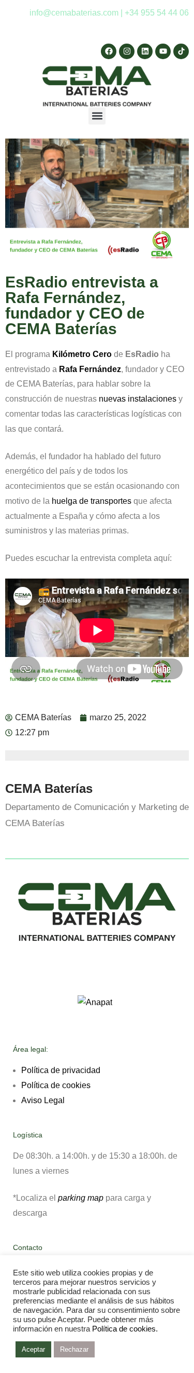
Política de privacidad (60, 1070)
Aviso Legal (43, 1100)
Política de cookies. (125, 1329)
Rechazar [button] (74, 1349)
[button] (97, 116)
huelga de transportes (91, 501)
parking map (80, 1197)
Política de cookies (56, 1085)
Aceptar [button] (33, 1349)
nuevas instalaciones (137, 398)
